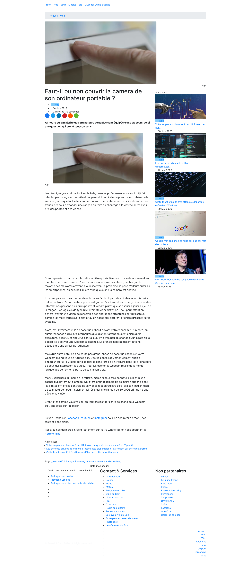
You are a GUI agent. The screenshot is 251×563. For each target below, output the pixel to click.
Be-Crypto (167, 483)
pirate (77, 461)
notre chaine (52, 433)
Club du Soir (113, 493)
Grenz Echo (167, 500)
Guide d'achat (102, 4)
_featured (56, 461)
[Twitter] (53, 115)
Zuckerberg (115, 461)
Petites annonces (115, 511)
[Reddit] (70, 115)
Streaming (200, 552)
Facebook (73, 417)
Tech (49, 4)
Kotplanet (166, 507)
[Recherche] (205, 5)
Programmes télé (115, 490)
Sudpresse (167, 497)
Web (56, 4)
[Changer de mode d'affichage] (204, 1)
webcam (104, 461)
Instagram (100, 417)
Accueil (54, 15)
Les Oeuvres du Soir (117, 525)
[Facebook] (47, 115)
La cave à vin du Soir (117, 514)
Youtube (85, 417)
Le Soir (165, 476)
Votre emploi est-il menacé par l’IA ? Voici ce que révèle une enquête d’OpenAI (89, 445)
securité (95, 461)
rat (89, 461)
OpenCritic (167, 511)
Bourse (109, 480)
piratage (69, 461)
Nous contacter (114, 497)
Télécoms (201, 541)
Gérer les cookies (170, 514)
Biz (81, 4)
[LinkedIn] (59, 115)
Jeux (64, 4)
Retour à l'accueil (99, 465)
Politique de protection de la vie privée (72, 483)
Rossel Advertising (171, 490)
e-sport (202, 548)
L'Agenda (90, 4)
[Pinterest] (64, 115)
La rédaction (113, 476)
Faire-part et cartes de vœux (122, 518)
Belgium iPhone (169, 480)
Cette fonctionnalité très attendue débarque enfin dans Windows (82, 452)
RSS (108, 500)
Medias (72, 4)
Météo (109, 486)
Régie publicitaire (115, 507)
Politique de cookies (62, 476)
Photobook (112, 521)
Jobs (203, 555)
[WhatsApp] (76, 115)
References (167, 493)
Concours (111, 504)
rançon (84, 461)
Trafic (109, 483)
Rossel (164, 486)
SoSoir (164, 504)
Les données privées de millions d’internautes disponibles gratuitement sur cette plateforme (96, 448)
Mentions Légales (60, 479)
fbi (63, 461)
